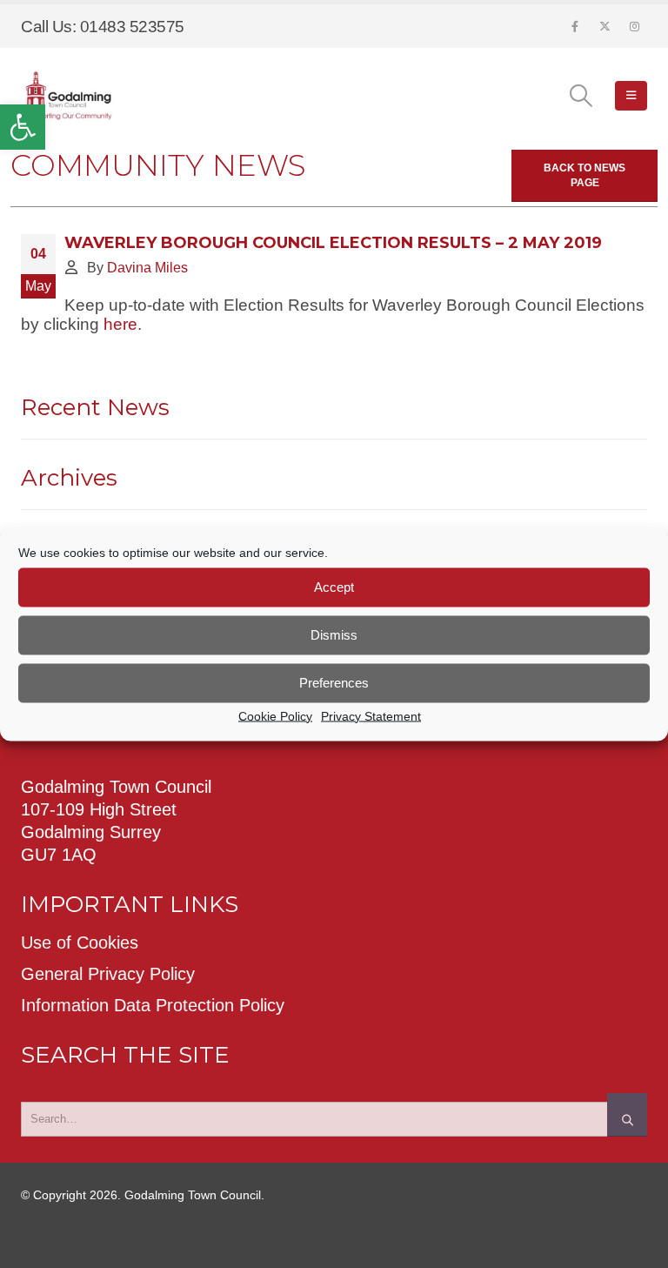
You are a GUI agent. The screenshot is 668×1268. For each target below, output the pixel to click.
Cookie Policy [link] (275, 715)
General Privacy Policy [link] (108, 973)
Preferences (334, 682)
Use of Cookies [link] (79, 942)
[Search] (627, 1115)
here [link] (120, 324)
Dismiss (334, 634)
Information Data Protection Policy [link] (152, 1005)
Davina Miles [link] (147, 267)
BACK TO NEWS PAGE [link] (584, 175)
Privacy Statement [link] (371, 715)
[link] (22, 127)
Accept (334, 587)
